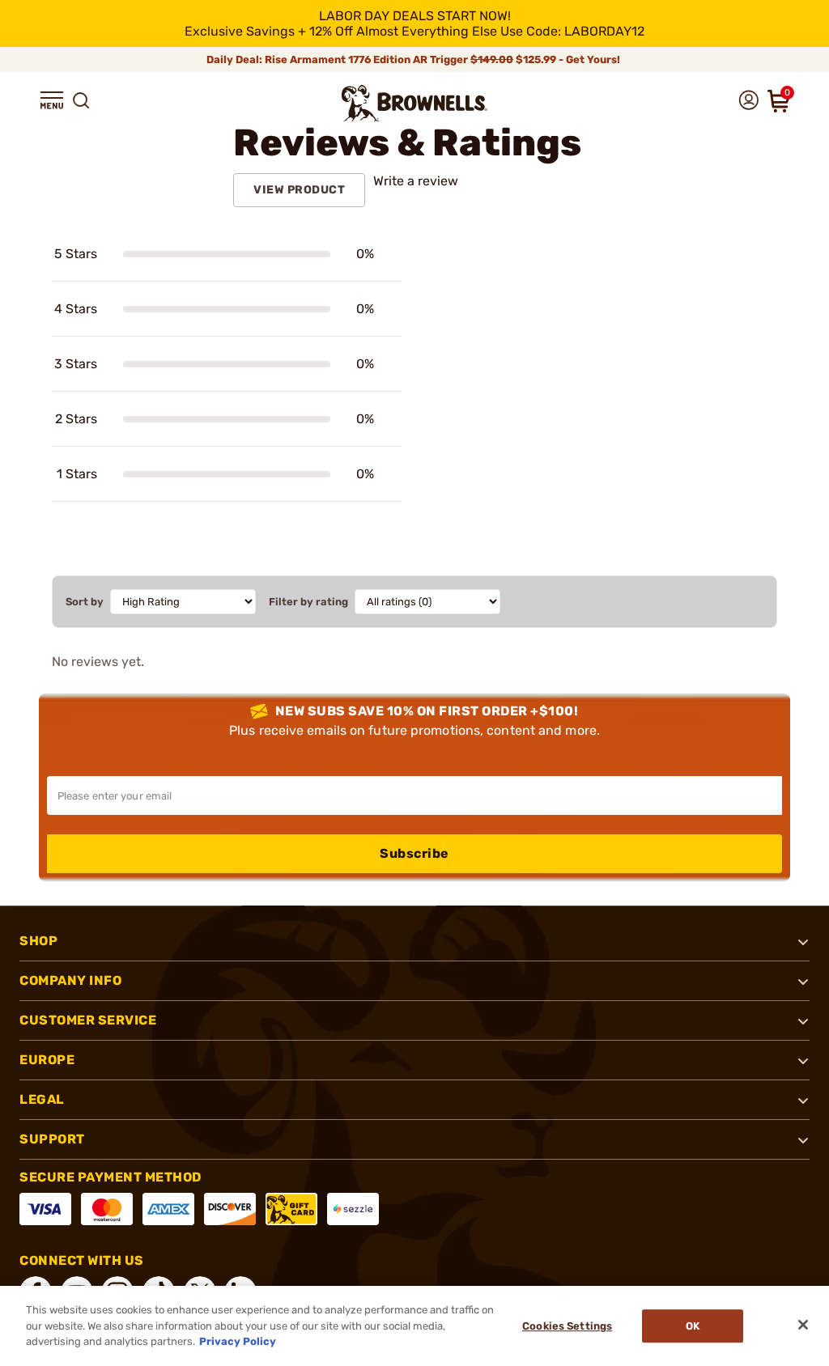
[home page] (414, 103)
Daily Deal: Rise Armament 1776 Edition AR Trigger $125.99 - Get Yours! (414, 59)
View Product (299, 190)
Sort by (85, 602)
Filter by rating (308, 602)
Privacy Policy (237, 1341)
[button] (52, 100)
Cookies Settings (567, 1326)
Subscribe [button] (414, 853)
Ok (692, 1326)
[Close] (803, 1325)
